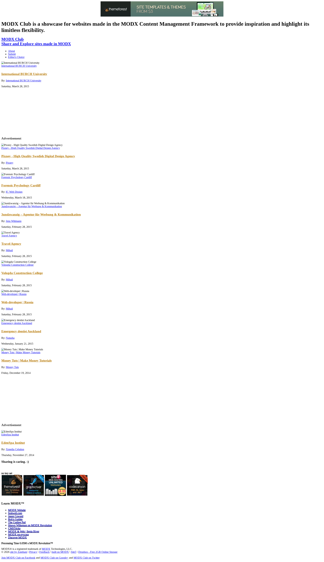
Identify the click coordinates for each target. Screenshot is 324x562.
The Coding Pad (17, 522)
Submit (12, 54)
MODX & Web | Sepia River (23, 531)
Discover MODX (17, 537)
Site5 (73, 552)
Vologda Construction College (17, 264)
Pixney (9, 162)
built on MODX (60, 552)
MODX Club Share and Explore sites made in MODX (36, 41)
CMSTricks (14, 528)
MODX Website (17, 510)
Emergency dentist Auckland (16, 323)
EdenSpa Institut (10, 434)
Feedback (44, 552)
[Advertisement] (29, 112)
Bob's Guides (15, 519)
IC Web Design (14, 191)
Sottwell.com (15, 513)
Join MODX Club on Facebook (18, 557)
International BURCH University (19, 65)
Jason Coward (15, 516)
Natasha (10, 337)
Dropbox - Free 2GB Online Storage (97, 552)
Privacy (33, 552)
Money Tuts (12, 367)
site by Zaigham (18, 552)
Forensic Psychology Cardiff (16, 177)
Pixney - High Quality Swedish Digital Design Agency (30, 148)
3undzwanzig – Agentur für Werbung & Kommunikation (31, 206)
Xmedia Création (15, 449)
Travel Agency (9, 235)
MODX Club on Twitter (87, 557)
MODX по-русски (18, 534)
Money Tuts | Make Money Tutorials (20, 352)
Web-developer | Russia (13, 294)
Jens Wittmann (13, 221)
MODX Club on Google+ (54, 557)
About (11, 51)
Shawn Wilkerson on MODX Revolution (30, 525)
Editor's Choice (16, 57)
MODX (46, 548)
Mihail (9, 250)
